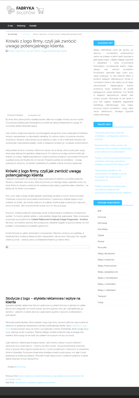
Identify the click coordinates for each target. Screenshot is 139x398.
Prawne (101, 241)
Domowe (102, 217)
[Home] (19, 34)
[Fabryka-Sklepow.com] (25, 10)
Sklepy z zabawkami (107, 290)
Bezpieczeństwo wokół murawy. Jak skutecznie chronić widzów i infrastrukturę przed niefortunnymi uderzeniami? (113, 148)
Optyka (101, 235)
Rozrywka (102, 247)
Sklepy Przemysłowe (107, 266)
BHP (99, 211)
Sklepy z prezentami (107, 284)
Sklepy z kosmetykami (108, 278)
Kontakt (32, 25)
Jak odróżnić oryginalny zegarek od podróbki (35, 382)
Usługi (100, 302)
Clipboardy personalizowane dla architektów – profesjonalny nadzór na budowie (112, 136)
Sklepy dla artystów (106, 253)
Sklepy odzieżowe (106, 260)
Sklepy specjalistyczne (108, 272)
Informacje (21, 367)
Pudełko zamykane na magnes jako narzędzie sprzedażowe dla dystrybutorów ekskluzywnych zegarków (113, 189)
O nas (10, 25)
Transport (102, 296)
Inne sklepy (103, 229)
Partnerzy (21, 25)
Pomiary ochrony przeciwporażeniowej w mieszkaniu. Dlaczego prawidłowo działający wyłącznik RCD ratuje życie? (113, 161)
